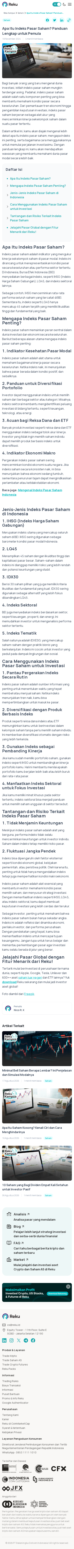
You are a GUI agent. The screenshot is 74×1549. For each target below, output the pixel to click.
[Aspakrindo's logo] (39, 1504)
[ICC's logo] (15, 1479)
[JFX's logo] (12, 1488)
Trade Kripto (9, 1356)
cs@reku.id (13, 1325)
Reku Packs (9, 1369)
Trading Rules (10, 1381)
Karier (5, 1419)
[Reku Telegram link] (26, 1340)
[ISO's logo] (41, 1468)
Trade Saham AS (12, 1360)
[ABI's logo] (14, 1504)
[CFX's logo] (58, 1468)
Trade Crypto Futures (15, 1364)
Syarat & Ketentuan (13, 1428)
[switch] (56, 4)
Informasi (7, 1389)
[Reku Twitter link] (19, 1340)
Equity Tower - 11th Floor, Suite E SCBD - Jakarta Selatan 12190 (27, 1331)
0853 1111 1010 (26, 1452)
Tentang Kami (10, 1415)
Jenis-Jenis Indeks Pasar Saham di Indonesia (34, 195)
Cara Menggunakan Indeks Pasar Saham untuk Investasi (38, 206)
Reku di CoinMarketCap (16, 1423)
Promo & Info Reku (13, 1398)
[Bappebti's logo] (9, 1468)
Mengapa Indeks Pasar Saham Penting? (38, 186)
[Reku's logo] (9, 4)
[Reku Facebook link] (33, 1340)
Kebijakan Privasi (12, 1432)
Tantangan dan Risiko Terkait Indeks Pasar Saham (35, 218)
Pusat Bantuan (11, 1394)
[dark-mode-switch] (64, 4)
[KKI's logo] (43, 1479)
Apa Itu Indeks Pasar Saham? (30, 178)
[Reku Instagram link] (11, 1340)
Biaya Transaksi (11, 1385)
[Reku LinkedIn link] (4, 1340)
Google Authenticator (15, 1402)
